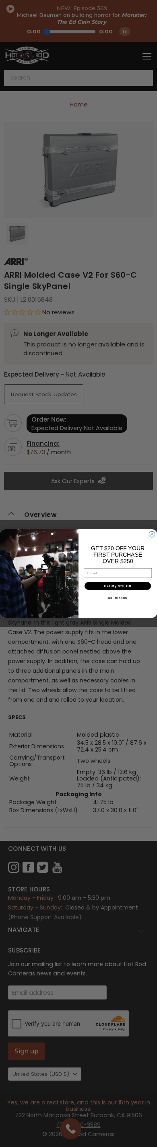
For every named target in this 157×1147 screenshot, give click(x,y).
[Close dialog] (152, 534)
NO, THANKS (118, 598)
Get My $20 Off (118, 586)
